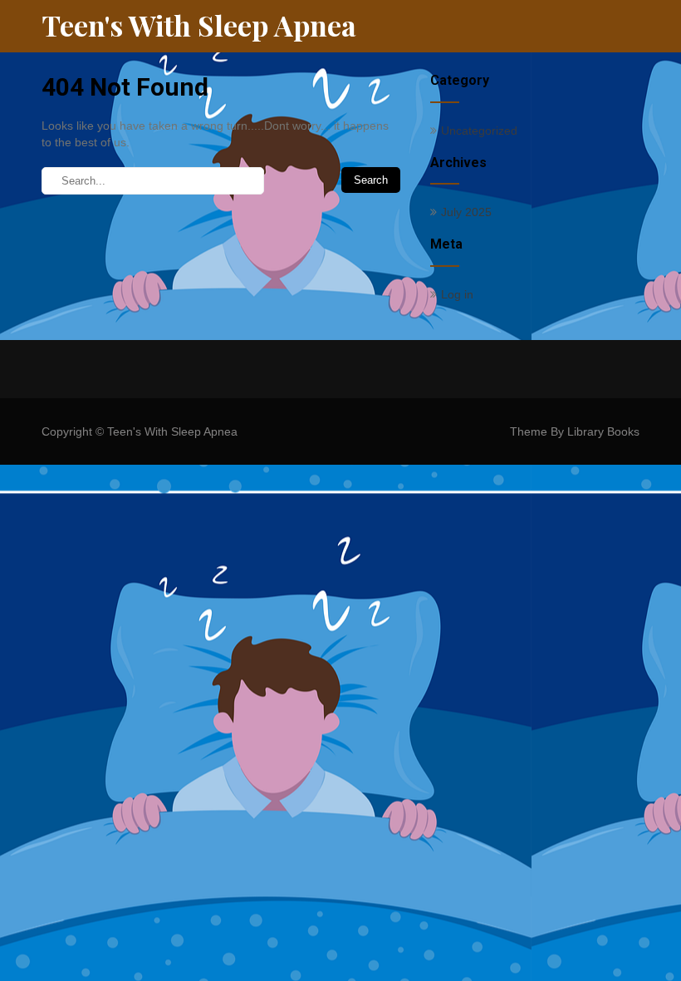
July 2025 (466, 212)
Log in (457, 294)
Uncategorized (479, 130)
